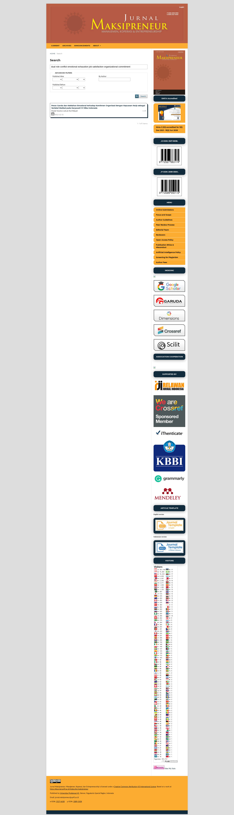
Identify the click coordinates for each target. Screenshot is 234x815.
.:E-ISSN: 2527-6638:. (169, 141)
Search (143, 96)
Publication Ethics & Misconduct (165, 246)
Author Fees (161, 262)
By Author (102, 76)
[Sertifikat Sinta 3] (169, 113)
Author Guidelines (164, 220)
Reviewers (160, 235)
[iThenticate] (169, 437)
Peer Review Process (165, 225)
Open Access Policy (164, 240)
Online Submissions (165, 210)
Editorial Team (162, 230)
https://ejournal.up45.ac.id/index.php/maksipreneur (69, 789)
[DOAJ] (155, 277)
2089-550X (77, 802)
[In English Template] (169, 526)
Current (55, 46)
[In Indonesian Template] (169, 548)
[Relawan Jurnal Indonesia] (169, 392)
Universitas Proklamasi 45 (69, 793)
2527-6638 (60, 802)
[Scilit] (169, 350)
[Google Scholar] (169, 291)
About (96, 46)
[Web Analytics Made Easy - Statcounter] (159, 769)
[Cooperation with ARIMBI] (155, 368)
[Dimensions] (169, 321)
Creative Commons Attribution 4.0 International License (135, 787)
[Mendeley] (168, 502)
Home (52, 54)
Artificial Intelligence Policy (168, 252)
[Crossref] (169, 336)
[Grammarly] (169, 483)
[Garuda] (169, 306)
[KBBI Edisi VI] (169, 471)
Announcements (82, 46)
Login (181, 7)
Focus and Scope (163, 215)
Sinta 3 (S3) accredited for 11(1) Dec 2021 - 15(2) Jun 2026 (169, 128)
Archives (66, 46)
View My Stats (170, 769)
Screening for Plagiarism (167, 257)
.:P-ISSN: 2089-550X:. (169, 172)
